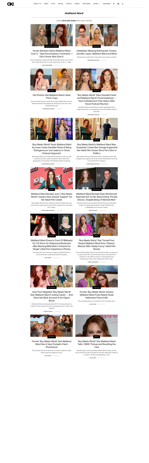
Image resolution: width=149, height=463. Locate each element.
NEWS (46, 3)
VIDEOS (77, 3)
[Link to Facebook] (114, 3)
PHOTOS (69, 3)
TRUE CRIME (86, 3)
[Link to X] (122, 3)
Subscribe (106, 3)
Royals (60, 3)
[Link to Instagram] (118, 3)
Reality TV (37, 3)
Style (53, 3)
